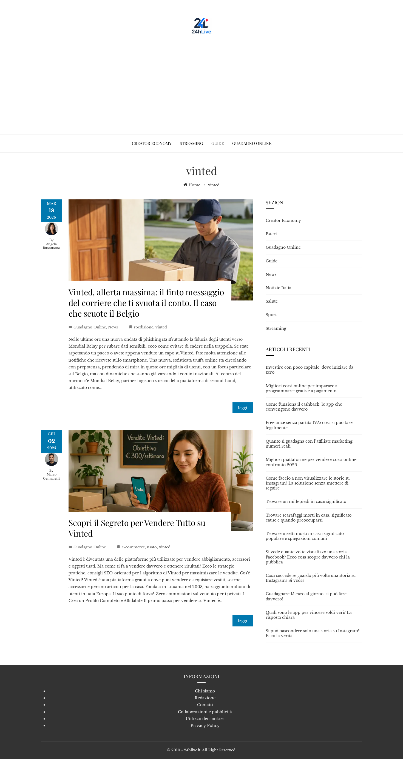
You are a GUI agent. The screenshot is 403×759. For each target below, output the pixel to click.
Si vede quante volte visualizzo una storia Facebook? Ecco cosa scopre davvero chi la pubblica (308, 556)
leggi (242, 407)
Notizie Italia (278, 287)
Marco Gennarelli (51, 476)
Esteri (271, 233)
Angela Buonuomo (51, 246)
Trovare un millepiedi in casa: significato (306, 501)
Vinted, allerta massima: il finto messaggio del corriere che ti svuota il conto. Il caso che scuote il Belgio (146, 303)
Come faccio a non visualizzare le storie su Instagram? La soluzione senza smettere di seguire (308, 483)
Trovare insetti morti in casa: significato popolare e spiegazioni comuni (305, 536)
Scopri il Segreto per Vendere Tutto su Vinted (137, 528)
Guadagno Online (89, 327)
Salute (272, 301)
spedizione (143, 327)
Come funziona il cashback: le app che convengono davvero (304, 407)
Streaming (276, 328)
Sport (271, 314)
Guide (271, 261)
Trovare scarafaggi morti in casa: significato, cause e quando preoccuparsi (309, 518)
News (113, 327)
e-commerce (133, 547)
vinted (161, 327)
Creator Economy (283, 220)
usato (152, 547)
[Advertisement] (201, 82)
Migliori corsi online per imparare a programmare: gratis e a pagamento (301, 388)
